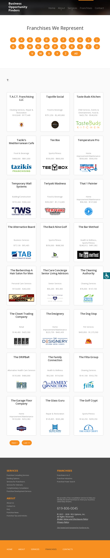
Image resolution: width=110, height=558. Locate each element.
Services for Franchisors (16, 482)
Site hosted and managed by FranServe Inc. (73, 527)
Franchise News (13, 512)
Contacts (68, 549)
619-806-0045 (67, 508)
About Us (10, 503)
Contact (99, 8)
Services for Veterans (15, 485)
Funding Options (13, 478)
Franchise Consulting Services (18, 475)
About (61, 8)
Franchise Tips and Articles (17, 516)
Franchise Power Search (66, 482)
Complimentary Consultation (18, 488)
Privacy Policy (63, 522)
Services (72, 8)
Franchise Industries (64, 478)
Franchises (86, 8)
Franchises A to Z (63, 475)
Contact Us (11, 506)
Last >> (27, 443)
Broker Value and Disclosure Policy (72, 519)
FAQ (8, 509)
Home (51, 8)
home (9, 549)
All (75, 53)
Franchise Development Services (19, 491)
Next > (14, 443)
